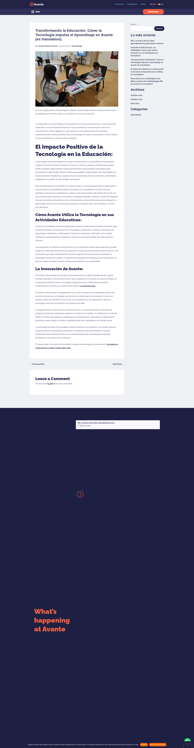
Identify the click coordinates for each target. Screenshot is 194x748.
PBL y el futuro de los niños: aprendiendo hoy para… (96, 423)
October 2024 (136, 99)
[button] (153, 11)
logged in (51, 383)
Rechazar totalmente (157, 744)
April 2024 (135, 103)
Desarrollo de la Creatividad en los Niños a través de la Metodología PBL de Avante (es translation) (147, 81)
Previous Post (37, 364)
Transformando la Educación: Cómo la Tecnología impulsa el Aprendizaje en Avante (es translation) (147, 62)
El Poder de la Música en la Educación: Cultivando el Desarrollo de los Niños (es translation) (147, 72)
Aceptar (144, 744)
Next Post (118, 364)
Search (134, 24)
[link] (153, 4)
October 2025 (136, 95)
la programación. (88, 286)
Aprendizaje (77, 46)
